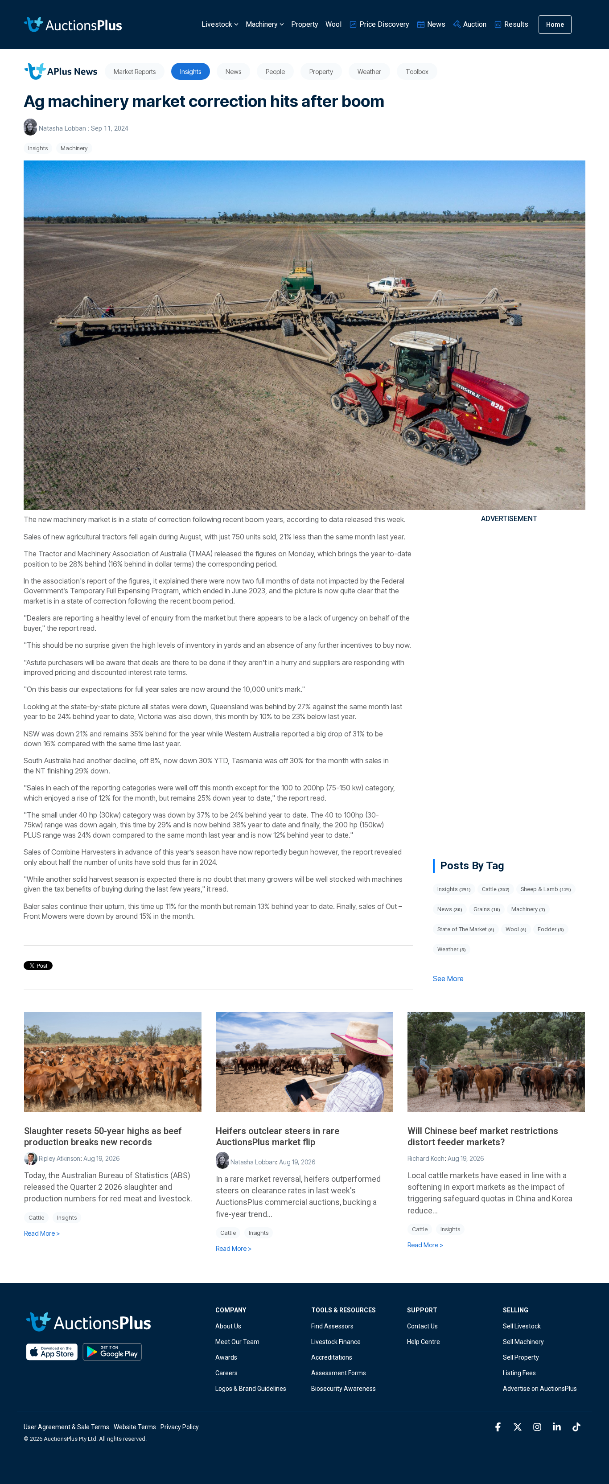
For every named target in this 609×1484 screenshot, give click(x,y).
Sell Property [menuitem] (521, 1357)
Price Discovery (383, 24)
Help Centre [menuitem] (423, 1341)
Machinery (262, 24)
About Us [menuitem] (228, 1326)
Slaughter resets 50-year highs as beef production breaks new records (103, 1136)
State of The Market (465, 929)
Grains (486, 909)
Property (304, 24)
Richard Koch (425, 1158)
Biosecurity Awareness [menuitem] (343, 1388)
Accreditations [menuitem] (331, 1357)
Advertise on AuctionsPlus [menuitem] (540, 1388)
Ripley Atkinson (58, 1158)
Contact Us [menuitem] (422, 1326)
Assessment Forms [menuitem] (338, 1373)
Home (555, 24)
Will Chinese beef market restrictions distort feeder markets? (482, 1136)
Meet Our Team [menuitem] (237, 1341)
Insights (38, 148)
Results (515, 24)
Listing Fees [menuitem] (519, 1373)
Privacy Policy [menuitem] (179, 1427)
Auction (473, 24)
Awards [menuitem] (226, 1357)
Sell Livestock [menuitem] (522, 1326)
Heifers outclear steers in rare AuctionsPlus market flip (277, 1136)
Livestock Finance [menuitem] (336, 1341)
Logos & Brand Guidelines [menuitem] (250, 1388)
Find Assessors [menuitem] (332, 1326)
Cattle (496, 889)
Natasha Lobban (62, 128)
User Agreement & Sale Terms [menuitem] (66, 1427)
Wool (333, 24)
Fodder (551, 929)
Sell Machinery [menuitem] (523, 1341)
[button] (498, 1427)
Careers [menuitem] (226, 1373)
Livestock (217, 24)
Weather (451, 949)
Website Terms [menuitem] (135, 1427)
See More (448, 978)
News (435, 24)
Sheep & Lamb (546, 889)
